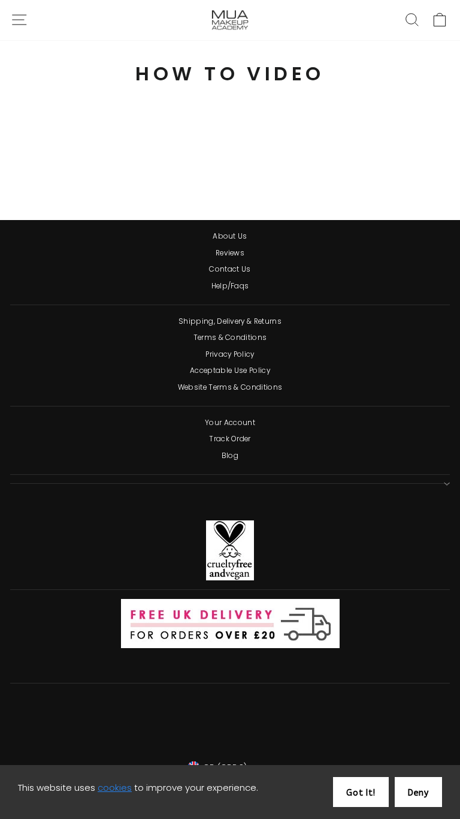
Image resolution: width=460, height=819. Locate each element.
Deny (418, 793)
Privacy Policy (230, 354)
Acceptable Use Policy (230, 370)
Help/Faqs (230, 286)
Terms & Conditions (230, 337)
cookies (115, 787)
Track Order (230, 439)
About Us (230, 236)
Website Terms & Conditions (230, 387)
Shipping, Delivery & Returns (230, 321)
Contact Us (229, 269)
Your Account (230, 422)
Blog (230, 455)
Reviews (230, 253)
